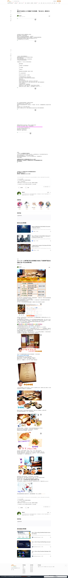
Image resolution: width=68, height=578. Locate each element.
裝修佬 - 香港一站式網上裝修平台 (48, 207)
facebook (43, 493)
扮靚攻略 (33, 182)
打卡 (22, 182)
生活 (52, 3)
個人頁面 (31, 566)
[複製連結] (11, 67)
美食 (41, 3)
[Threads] (11, 64)
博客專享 (35, 3)
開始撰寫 (59, 1)
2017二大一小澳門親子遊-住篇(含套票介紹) (28, 479)
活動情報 (36, 182)
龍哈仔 (20, 15)
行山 (56, 3)
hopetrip (41, 328)
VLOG (39, 3)
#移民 (53, 566)
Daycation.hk (34, 207)
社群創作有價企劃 (10, 3)
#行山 (41, 566)
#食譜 (45, 566)
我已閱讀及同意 (55, 576)
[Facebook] (11, 60)
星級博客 (32, 3)
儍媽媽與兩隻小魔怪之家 (20, 207)
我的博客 (31, 571)
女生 (46, 3)
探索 (25, 3)
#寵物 (39, 566)
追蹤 (49, 16)
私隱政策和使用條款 (24, 576)
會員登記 (54, 1)
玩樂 (48, 3)
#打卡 (43, 566)
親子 (50, 3)
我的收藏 (31, 569)
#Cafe (47, 566)
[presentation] (17, 204)
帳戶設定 (31, 567)
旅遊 (43, 3)
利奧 (41, 207)
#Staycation (50, 566)
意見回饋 (24, 571)
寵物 (54, 3)
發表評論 (20, 215)
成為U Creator (21, 3)
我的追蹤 (31, 570)
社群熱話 (15, 3)
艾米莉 (27, 207)
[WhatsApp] (11, 62)
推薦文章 (28, 3)
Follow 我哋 (34, 184)
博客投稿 (24, 572)
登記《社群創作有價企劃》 (27, 500)
